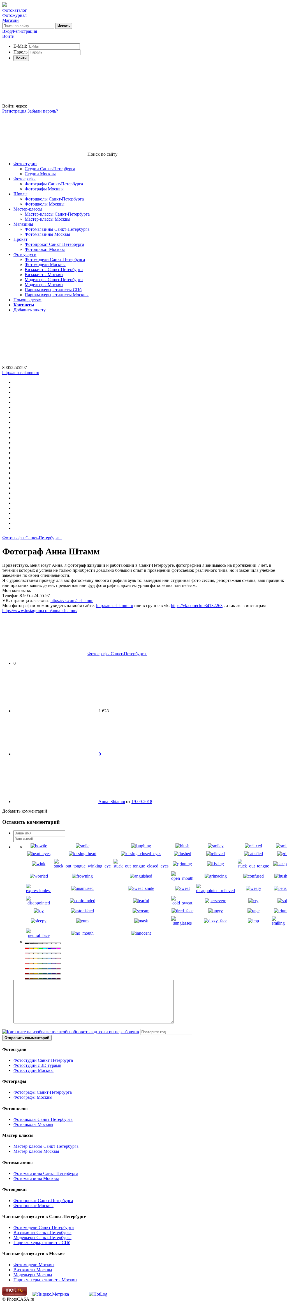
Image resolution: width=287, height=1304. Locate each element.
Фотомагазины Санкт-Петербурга (57, 229)
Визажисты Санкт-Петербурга (54, 269)
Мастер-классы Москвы (47, 219)
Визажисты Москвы (44, 274)
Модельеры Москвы (44, 284)
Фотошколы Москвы (44, 204)
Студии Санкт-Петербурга (50, 168)
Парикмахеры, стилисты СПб (53, 289)
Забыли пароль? (42, 111)
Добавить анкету (29, 309)
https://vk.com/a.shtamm (71, 600)
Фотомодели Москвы (45, 264)
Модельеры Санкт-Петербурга (54, 279)
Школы (20, 194)
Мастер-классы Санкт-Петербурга (57, 214)
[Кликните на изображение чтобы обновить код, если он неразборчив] (70, 1031)
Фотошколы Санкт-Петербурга (54, 199)
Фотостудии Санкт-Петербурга (43, 1060)
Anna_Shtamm (111, 801)
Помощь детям (27, 299)
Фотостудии (25, 163)
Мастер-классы (27, 209)
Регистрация (14, 111)
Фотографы (24, 178)
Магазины (23, 224)
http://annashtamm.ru (20, 372)
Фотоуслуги (24, 254)
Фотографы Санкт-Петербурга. (32, 537)
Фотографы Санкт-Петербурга (54, 183)
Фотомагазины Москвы (47, 234)
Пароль (20, 52)
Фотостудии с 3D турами (37, 1065)
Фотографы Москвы (44, 188)
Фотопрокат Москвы (45, 249)
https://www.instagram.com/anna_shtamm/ (39, 610)
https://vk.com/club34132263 (197, 605)
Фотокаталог (14, 10)
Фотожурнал (14, 15)
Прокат (20, 239)
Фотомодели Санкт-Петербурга (55, 259)
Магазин (10, 20)
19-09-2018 (141, 801)
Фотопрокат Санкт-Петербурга (54, 244)
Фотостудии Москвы (33, 1070)
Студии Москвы (40, 173)
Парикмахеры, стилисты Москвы (57, 294)
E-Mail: (20, 46)
